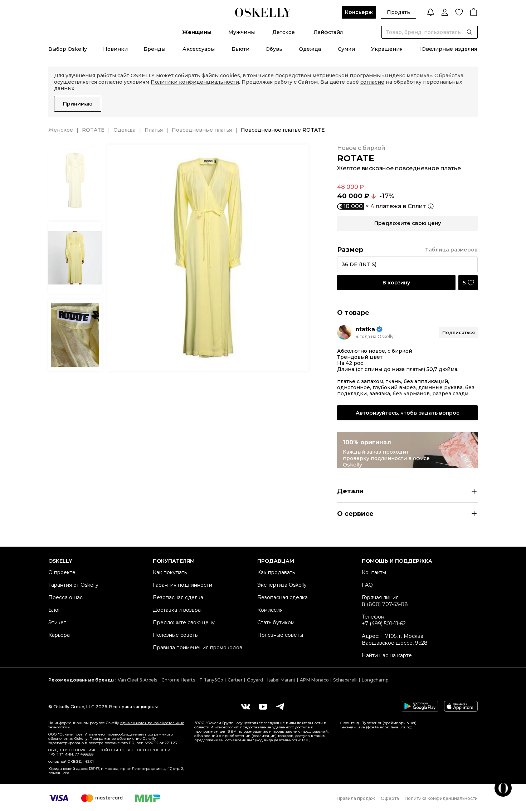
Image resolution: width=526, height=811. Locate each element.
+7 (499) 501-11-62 (384, 623)
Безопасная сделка (178, 597)
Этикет (57, 622)
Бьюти (240, 49)
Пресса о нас (65, 597)
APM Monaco (314, 680)
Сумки (346, 49)
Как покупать (170, 572)
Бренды (154, 49)
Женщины (196, 32)
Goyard (255, 680)
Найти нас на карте (387, 655)
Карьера (59, 635)
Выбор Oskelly (67, 49)
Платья (154, 130)
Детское (283, 32)
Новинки (115, 49)
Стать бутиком (275, 622)
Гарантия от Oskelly (73, 585)
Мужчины (241, 32)
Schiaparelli (345, 680)
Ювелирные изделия (448, 49)
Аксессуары (198, 49)
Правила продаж (356, 798)
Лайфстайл (328, 32)
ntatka (365, 329)
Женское (60, 130)
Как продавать (276, 572)
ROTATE (93, 130)
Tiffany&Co (211, 680)
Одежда (310, 49)
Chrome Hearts (178, 680)
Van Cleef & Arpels (137, 680)
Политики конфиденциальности (195, 82)
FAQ (367, 585)
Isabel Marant (281, 680)
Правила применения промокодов (197, 647)
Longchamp (375, 680)
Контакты (374, 572)
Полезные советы (176, 635)
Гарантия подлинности (182, 585)
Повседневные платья (202, 130)
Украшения (387, 49)
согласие (372, 82)
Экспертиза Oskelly (282, 585)
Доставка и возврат (178, 610)
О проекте (62, 572)
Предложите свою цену (184, 622)
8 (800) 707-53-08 (385, 604)
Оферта (390, 798)
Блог (54, 610)
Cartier (235, 680)
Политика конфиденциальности (441, 798)
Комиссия (270, 610)
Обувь (274, 49)
